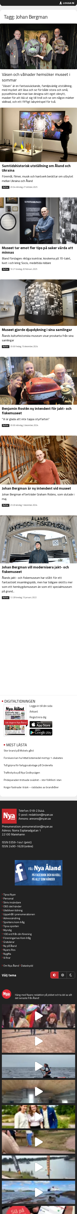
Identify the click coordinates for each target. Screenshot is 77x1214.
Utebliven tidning (12, 910)
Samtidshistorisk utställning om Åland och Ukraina (36, 168)
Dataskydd (27, 966)
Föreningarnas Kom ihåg (17, 938)
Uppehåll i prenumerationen (19, 914)
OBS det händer (12, 906)
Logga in (68, 3)
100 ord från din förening (17, 934)
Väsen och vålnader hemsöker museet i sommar (36, 77)
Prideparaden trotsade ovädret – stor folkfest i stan (32, 780)
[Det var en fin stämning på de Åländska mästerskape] (38, 1041)
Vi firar (6, 958)
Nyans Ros (9, 950)
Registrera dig (38, 717)
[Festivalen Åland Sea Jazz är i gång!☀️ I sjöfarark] (38, 1091)
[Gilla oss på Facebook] (38, 872)
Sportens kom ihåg (13, 922)
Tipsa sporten (11, 926)
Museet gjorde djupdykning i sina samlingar (37, 329)
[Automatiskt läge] (54, 975)
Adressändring (11, 918)
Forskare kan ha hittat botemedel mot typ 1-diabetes (33, 758)
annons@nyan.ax (40, 818)
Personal (8, 898)
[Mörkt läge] (71, 975)
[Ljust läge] (62, 975)
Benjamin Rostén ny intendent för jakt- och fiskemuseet (37, 410)
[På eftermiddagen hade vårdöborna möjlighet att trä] (38, 1116)
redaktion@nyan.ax (41, 814)
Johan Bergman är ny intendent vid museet (36, 488)
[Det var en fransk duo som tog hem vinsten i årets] (38, 1167)
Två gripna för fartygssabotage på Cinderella (28, 765)
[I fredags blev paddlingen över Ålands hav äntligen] (38, 1066)
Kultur (5, 187)
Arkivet (34, 711)
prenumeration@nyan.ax (37, 826)
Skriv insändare (12, 902)
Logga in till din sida (41, 706)
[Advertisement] (38, 650)
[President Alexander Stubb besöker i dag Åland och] (38, 1142)
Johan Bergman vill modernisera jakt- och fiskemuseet (35, 569)
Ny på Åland (10, 946)
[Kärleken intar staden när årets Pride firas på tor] (38, 1016)
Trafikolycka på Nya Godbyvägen (22, 772)
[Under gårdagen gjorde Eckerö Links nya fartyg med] (38, 1192)
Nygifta (7, 954)
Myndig (7, 930)
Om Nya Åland (11, 966)
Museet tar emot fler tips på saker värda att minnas (37, 250)
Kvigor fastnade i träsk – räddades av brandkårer (31, 787)
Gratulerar (9, 942)
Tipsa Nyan (9, 894)
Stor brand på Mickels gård (19, 750)
